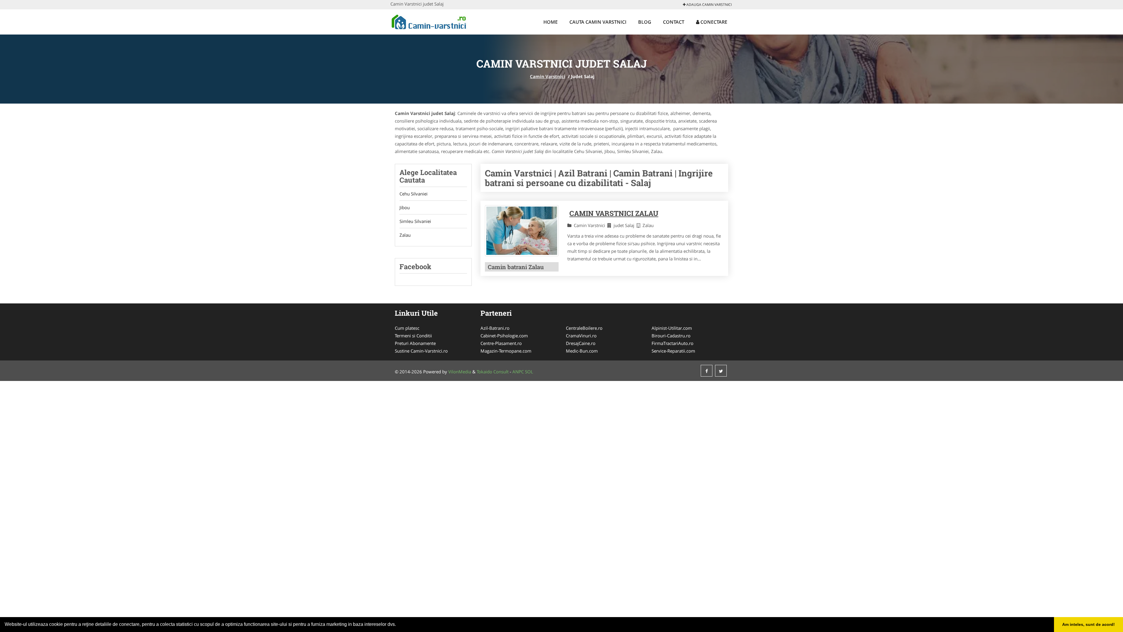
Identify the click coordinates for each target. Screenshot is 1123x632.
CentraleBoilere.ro (584, 328)
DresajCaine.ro (580, 343)
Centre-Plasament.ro (501, 343)
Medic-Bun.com (582, 351)
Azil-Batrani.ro (494, 328)
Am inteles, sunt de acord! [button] (1088, 624)
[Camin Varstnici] (428, 21)
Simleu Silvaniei (415, 221)
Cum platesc (407, 328)
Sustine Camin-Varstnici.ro (421, 351)
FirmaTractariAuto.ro (672, 343)
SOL (529, 372)
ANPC (518, 372)
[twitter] (721, 371)
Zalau (405, 235)
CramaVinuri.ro (581, 336)
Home (550, 22)
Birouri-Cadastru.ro (671, 336)
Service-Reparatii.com (673, 351)
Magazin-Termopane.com (505, 351)
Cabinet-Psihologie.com (504, 336)
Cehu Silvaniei (413, 194)
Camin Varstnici (547, 76)
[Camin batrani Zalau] (522, 230)
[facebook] (706, 371)
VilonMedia (459, 372)
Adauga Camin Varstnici (708, 4)
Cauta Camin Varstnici (597, 22)
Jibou (404, 207)
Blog (644, 22)
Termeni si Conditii (413, 336)
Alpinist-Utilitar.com (672, 328)
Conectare (713, 22)
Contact (673, 22)
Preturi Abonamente (415, 343)
